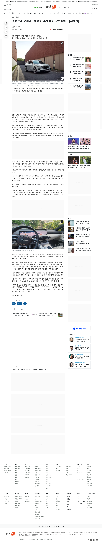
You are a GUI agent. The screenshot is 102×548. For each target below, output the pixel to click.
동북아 (36, 466)
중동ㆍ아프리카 (38, 474)
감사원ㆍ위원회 (7, 470)
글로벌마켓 (79, 498)
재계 (88, 468)
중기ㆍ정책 (89, 474)
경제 (26, 464)
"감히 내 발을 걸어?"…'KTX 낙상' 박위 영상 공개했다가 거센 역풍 (83, 243)
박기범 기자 (17, 26)
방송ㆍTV (48, 498)
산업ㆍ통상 (27, 470)
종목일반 (58, 509)
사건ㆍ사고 (17, 466)
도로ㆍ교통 (37, 513)
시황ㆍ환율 (79, 476)
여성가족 (17, 481)
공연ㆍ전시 (37, 496)
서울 (47, 468)
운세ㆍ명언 (37, 511)
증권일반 (78, 474)
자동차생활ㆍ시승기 (39, 516)
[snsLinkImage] (88, 540)
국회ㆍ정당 (6, 468)
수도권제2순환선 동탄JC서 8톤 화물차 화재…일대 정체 (83, 1)
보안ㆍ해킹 (17, 503)
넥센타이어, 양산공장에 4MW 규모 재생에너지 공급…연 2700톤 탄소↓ (22, 314)
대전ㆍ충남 (48, 477)
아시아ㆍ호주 (38, 470)
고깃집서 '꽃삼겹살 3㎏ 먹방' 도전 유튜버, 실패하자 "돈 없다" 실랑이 (83, 237)
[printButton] (5, 35)
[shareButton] (5, 23)
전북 (47, 479)
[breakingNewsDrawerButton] (8, 5)
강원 (47, 474)
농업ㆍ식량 (27, 476)
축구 (57, 500)
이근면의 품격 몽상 (79, 354)
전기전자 (89, 470)
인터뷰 (47, 505)
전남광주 (48, 481)
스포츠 (70, 155)
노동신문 (66, 8)
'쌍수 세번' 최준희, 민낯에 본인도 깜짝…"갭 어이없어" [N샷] (78, 80)
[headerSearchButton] (10, 5)
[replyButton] (5, 27)
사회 (16, 464)
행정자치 (48, 466)
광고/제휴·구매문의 (46, 526)
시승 (25, 303)
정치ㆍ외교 (68, 466)
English (61, 8)
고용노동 (27, 474)
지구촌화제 (37, 485)
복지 (16, 472)
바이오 (26, 494)
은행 (77, 470)
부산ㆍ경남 (48, 485)
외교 (57, 464)
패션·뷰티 (89, 479)
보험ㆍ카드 (79, 472)
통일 (57, 468)
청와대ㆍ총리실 (7, 466)
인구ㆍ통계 (27, 472)
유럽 (36, 472)
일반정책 (6, 498)
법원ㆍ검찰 (17, 468)
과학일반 (17, 507)
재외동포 (58, 470)
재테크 (78, 477)
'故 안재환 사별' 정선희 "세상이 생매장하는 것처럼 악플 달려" (78, 66)
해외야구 (58, 498)
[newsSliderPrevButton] (85, 55)
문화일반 (37, 503)
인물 (16, 479)
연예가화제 (48, 496)
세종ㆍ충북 (48, 476)
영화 (47, 500)
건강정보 (37, 507)
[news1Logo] (10, 534)
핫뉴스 (70, 218)
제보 (97, 4)
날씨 (16, 477)
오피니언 (71, 334)
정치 (5, 464)
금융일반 (78, 466)
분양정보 (6, 500)
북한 (67, 464)
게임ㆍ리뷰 (17, 505)
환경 (16, 476)
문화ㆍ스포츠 (69, 474)
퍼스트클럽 (89, 507)
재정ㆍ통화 (27, 468)
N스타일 (47, 507)
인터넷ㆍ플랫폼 (18, 496)
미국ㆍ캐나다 (38, 468)
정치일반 (6, 472)
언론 (36, 505)
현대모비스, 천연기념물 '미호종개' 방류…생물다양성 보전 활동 (47, 314)
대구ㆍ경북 (48, 483)
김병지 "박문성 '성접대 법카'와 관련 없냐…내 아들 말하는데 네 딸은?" (83, 250)
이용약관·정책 (56, 526)
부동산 (6, 494)
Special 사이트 (91, 494)
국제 (36, 464)
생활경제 (89, 477)
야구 (57, 496)
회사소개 (38, 526)
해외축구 (58, 502)
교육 (16, 470)
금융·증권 (79, 464)
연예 (69, 136)
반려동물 (37, 514)
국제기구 (37, 481)
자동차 (88, 472)
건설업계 (6, 503)
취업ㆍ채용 (89, 485)
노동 (16, 474)
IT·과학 (17, 494)
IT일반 (16, 502)
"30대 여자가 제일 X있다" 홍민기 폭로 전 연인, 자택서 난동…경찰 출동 (83, 223)
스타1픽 (88, 500)
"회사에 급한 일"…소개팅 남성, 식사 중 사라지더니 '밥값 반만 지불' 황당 (83, 230)
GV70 (13, 303)
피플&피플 (37, 483)
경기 (47, 470)
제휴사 (78, 494)
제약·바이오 (27, 498)
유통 (88, 476)
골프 (57, 507)
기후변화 (37, 479)
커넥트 (93, 4)
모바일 (16, 500)
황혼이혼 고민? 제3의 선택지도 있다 (82, 348)
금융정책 (78, 468)
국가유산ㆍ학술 (38, 502)
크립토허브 (35, 8)
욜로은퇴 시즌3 (78, 346)
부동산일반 (6, 496)
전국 (47, 464)
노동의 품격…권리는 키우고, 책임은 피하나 (82, 357)
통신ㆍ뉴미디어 (18, 498)
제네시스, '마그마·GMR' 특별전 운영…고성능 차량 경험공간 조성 (29, 369)
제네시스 (19, 303)
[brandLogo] (51, 6)
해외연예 (48, 503)
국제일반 (37, 487)
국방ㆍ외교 (58, 466)
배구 (57, 503)
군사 (67, 468)
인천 (47, 472)
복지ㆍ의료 (27, 496)
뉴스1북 (88, 505)
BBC (78, 496)
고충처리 (64, 526)
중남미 (36, 476)
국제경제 (37, 477)
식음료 (88, 481)
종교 (36, 500)
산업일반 (89, 466)
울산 (47, 487)
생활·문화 (37, 494)
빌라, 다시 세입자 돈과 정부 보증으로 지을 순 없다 (82, 365)
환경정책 (27, 477)
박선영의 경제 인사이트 (80, 362)
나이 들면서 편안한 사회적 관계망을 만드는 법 (82, 340)
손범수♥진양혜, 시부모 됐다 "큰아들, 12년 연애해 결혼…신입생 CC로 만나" (50, 1)
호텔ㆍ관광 (89, 483)
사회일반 (17, 483)
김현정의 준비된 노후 (79, 337)
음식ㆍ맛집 (37, 518)
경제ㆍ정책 (27, 466)
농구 (57, 505)
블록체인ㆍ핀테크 (80, 479)
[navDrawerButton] (5, 5)
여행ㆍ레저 (37, 509)
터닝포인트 (89, 503)
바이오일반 (27, 502)
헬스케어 (27, 500)
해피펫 (40, 8)
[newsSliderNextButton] (89, 55)
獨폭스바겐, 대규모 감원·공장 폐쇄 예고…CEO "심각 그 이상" (16, 1)
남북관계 (68, 476)
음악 (47, 502)
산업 (13, 17)
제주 (47, 489)
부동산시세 (6, 502)
